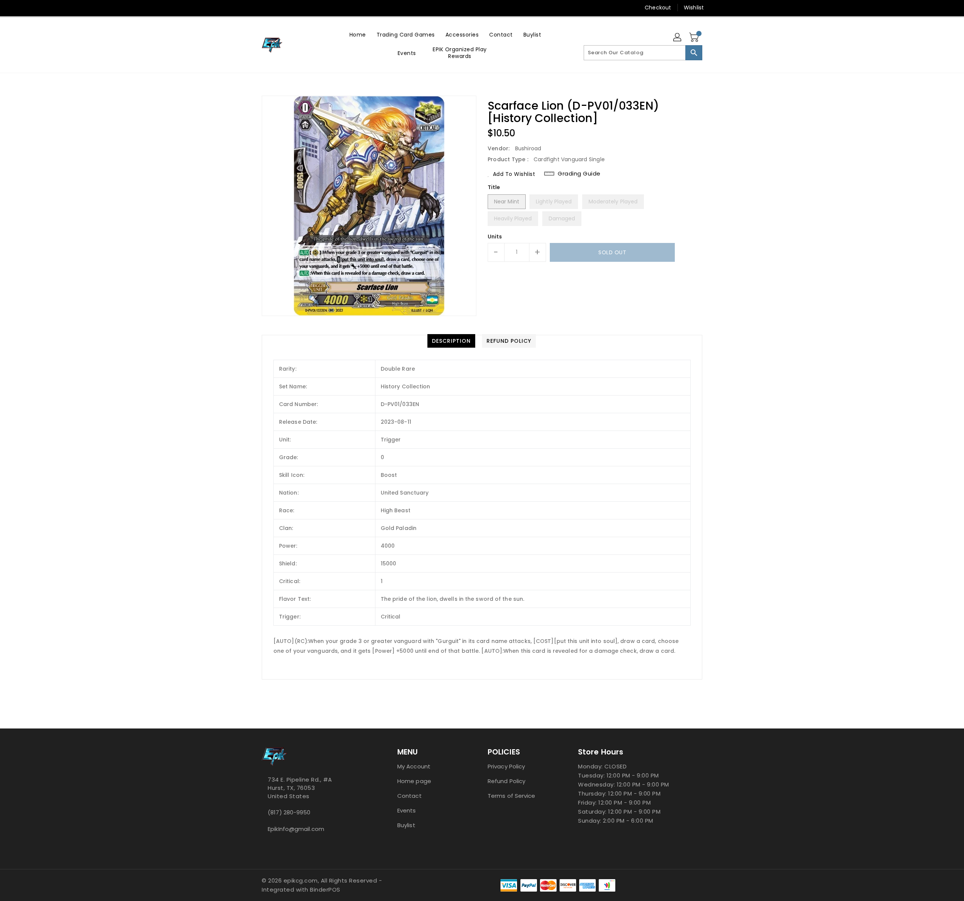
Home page (414, 781)
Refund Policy (506, 781)
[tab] (451, 341)
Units (495, 236)
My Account (413, 766)
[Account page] (677, 37)
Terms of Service (511, 796)
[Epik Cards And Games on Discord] (279, 7)
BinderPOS (325, 889)
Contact (409, 796)
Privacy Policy (506, 766)
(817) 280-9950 (289, 812)
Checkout (658, 7)
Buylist (406, 825)
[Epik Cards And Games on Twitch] (294, 7)
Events (406, 810)
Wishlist (694, 7)
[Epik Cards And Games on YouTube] (265, 7)
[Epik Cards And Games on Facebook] (251, 7)
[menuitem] (358, 34)
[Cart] (694, 37)
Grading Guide (579, 173)
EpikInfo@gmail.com (296, 829)
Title (494, 187)
